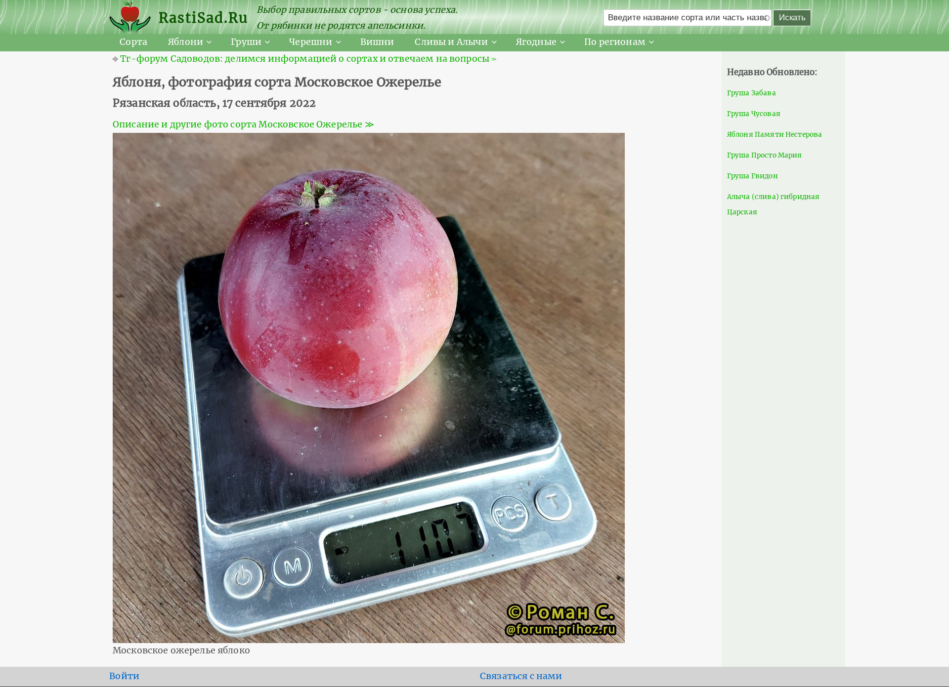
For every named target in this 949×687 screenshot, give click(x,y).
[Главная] (134, 18)
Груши (246, 42)
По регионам (615, 42)
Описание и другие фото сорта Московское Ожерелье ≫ (243, 124)
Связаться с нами (521, 676)
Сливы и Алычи (451, 42)
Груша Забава (751, 93)
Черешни (310, 42)
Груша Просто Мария (764, 155)
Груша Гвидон (752, 176)
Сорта (133, 42)
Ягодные (536, 42)
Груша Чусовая (753, 114)
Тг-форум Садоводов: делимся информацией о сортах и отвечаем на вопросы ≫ (308, 58)
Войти (124, 676)
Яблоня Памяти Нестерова (774, 134)
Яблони (185, 42)
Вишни (377, 42)
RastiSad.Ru (203, 17)
